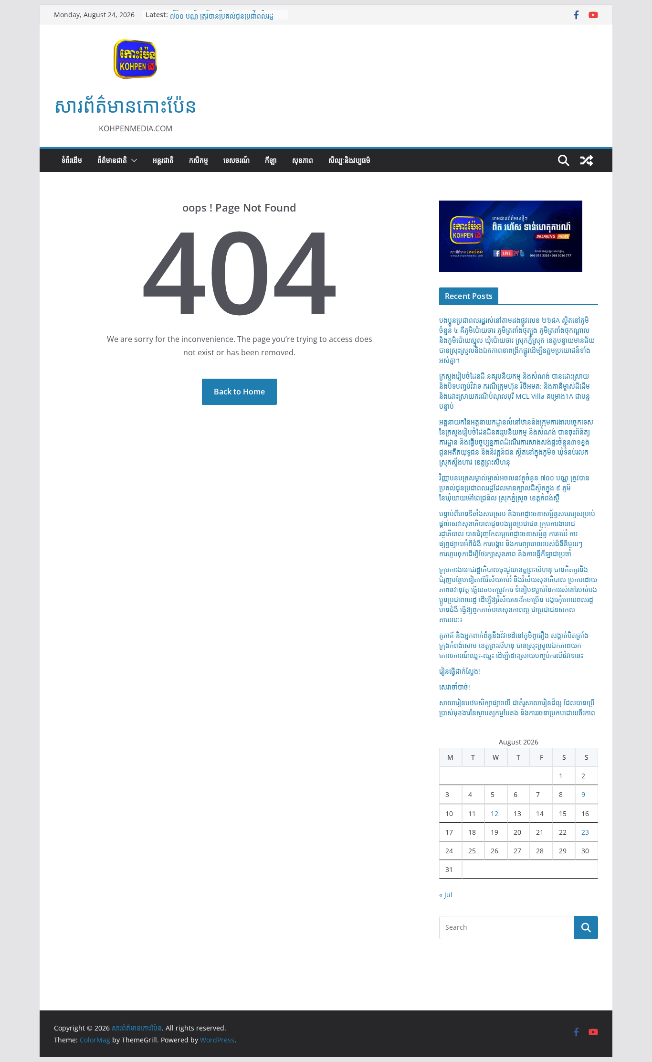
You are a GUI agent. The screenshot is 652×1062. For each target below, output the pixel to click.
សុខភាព (302, 160)
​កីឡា (271, 160)
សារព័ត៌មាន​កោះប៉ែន (125, 105)
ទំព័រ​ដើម (72, 160)
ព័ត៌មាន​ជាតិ (112, 160)
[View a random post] (586, 160)
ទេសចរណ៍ (236, 160)
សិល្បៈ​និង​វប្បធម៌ (349, 160)
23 (585, 832)
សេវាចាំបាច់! (454, 686)
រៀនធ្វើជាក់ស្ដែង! (459, 671)
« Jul (445, 894)
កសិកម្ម (198, 160)
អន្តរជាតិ (163, 160)
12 (494, 813)
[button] (132, 160)
